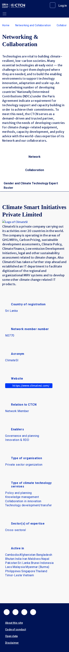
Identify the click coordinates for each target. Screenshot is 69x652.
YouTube (33, 612)
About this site (14, 622)
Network (34, 156)
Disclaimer (12, 642)
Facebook (6, 612)
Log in (63, 5)
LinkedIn (24, 612)
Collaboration (34, 170)
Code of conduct (15, 629)
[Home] (13, 5)
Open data (11, 636)
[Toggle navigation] (4, 13)
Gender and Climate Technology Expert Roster (31, 186)
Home (5, 25)
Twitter (15, 612)
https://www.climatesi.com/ (31, 385)
